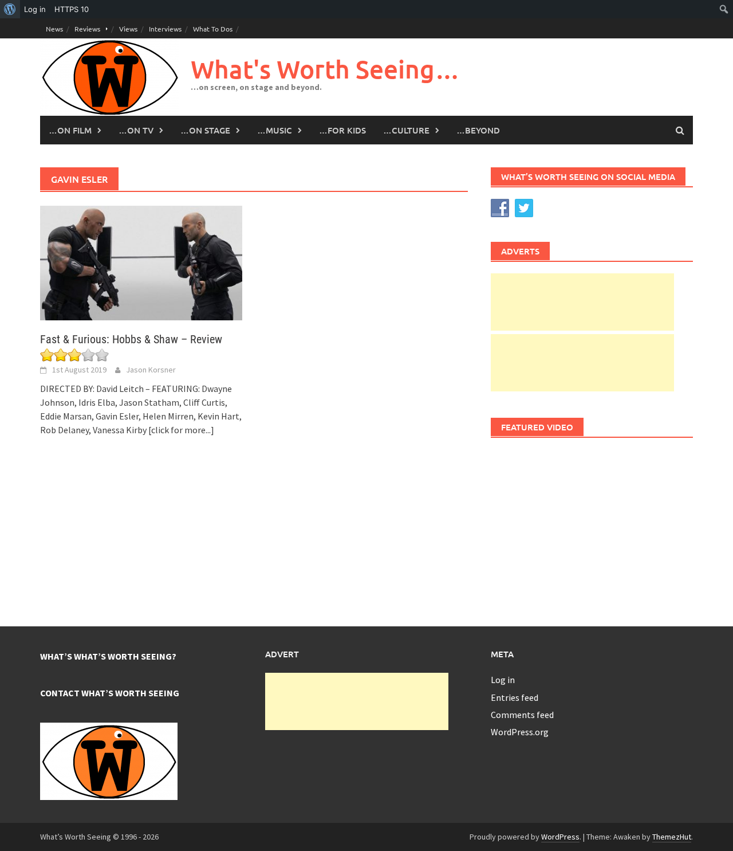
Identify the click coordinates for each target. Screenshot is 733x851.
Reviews (87, 28)
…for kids (342, 130)
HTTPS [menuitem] (71, 9)
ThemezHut (671, 837)
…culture (406, 130)
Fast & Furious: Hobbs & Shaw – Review (131, 339)
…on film (70, 130)
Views (128, 28)
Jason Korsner (151, 369)
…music (274, 130)
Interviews (165, 28)
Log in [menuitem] (35, 9)
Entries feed (514, 697)
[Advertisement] (582, 302)
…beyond (478, 130)
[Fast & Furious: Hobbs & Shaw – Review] (141, 262)
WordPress (560, 837)
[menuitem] (10, 9)
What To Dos (212, 28)
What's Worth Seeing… (325, 69)
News (54, 28)
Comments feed (522, 714)
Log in (503, 679)
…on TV (136, 130)
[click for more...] (181, 430)
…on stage (205, 130)
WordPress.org (520, 732)
